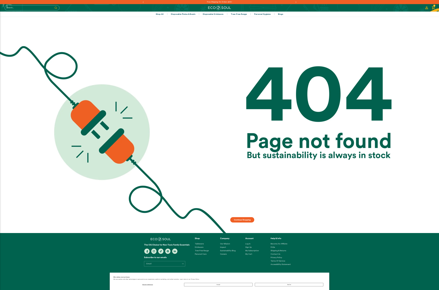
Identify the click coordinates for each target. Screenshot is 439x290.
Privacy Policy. (195, 279)
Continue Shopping (242, 220)
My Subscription (252, 251)
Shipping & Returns (278, 251)
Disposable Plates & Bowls (183, 14)
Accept (218, 284)
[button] (433, 7)
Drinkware (199, 247)
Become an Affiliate (279, 244)
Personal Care (200, 254)
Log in (247, 244)
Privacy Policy (276, 257)
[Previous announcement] (143, 2)
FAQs (273, 247)
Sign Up (248, 247)
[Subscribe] (182, 263)
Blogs (280, 14)
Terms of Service (278, 261)
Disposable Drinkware (213, 14)
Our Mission (225, 244)
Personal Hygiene (262, 14)
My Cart (248, 254)
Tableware (199, 244)
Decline (289, 284)
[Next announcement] (296, 2)
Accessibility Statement (281, 264)
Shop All (160, 14)
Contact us (275, 254)
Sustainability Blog (228, 251)
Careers (223, 254)
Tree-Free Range (239, 14)
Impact (223, 247)
